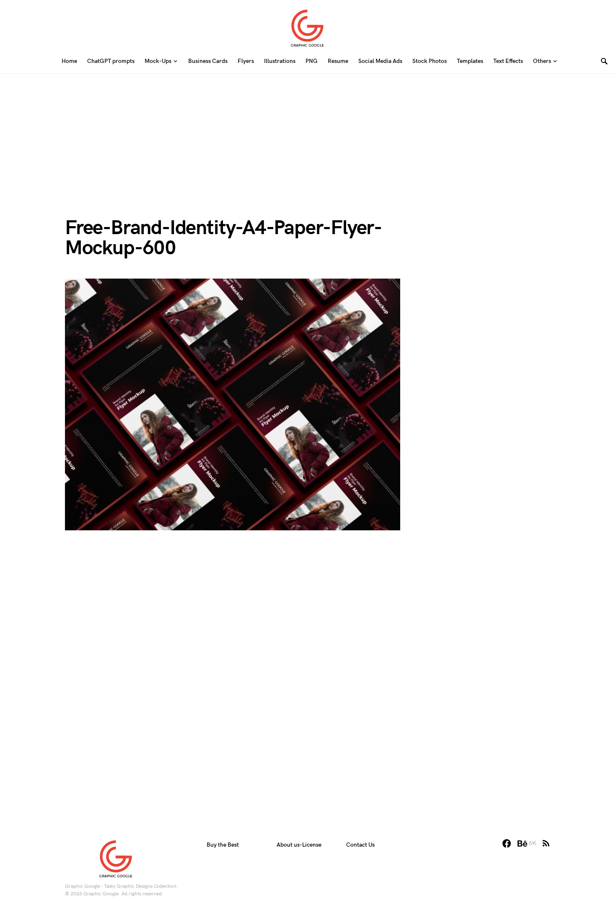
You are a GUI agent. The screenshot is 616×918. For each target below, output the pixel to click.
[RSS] (546, 843)
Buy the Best (223, 844)
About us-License (299, 844)
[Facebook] (506, 843)
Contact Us (360, 844)
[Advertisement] (308, 132)
